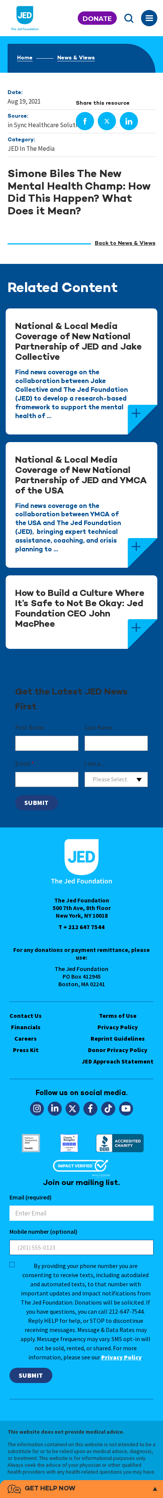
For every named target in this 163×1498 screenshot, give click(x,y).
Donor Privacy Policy (117, 1050)
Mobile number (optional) (43, 1231)
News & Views (76, 58)
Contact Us (25, 1015)
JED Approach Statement (118, 1061)
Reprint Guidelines (118, 1038)
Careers (25, 1038)
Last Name (99, 727)
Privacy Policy (117, 1027)
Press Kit (26, 1050)
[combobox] (116, 779)
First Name (29, 727)
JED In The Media (31, 148)
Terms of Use (117, 1015)
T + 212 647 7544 (81, 927)
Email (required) (30, 1197)
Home (25, 58)
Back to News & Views (125, 243)
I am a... (94, 763)
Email (24, 763)
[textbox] (116, 779)
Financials (26, 1027)
